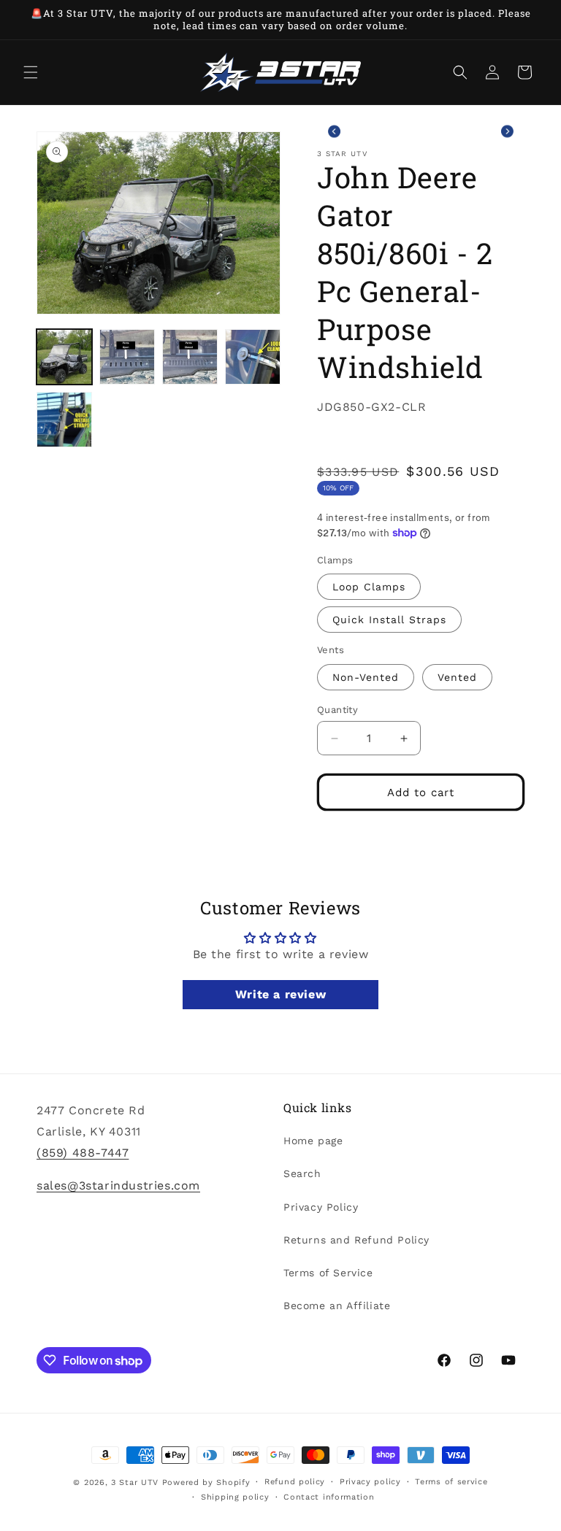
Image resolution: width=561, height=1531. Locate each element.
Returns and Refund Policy (356, 1240)
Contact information (328, 1497)
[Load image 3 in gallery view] (190, 357)
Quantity (337, 709)
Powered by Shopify (206, 1482)
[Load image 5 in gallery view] (64, 419)
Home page (313, 1140)
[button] (31, 72)
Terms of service (451, 1481)
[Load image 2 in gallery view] (127, 357)
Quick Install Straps (389, 619)
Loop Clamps (368, 587)
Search (302, 1173)
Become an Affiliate (336, 1305)
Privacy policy (370, 1481)
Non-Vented (365, 677)
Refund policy (294, 1481)
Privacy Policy (320, 1207)
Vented (457, 677)
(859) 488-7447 (83, 1153)
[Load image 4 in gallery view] (252, 357)
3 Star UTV (135, 1482)
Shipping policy (235, 1497)
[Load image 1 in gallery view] (64, 357)
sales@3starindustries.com (118, 1185)
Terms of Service (328, 1273)
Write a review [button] (280, 994)
